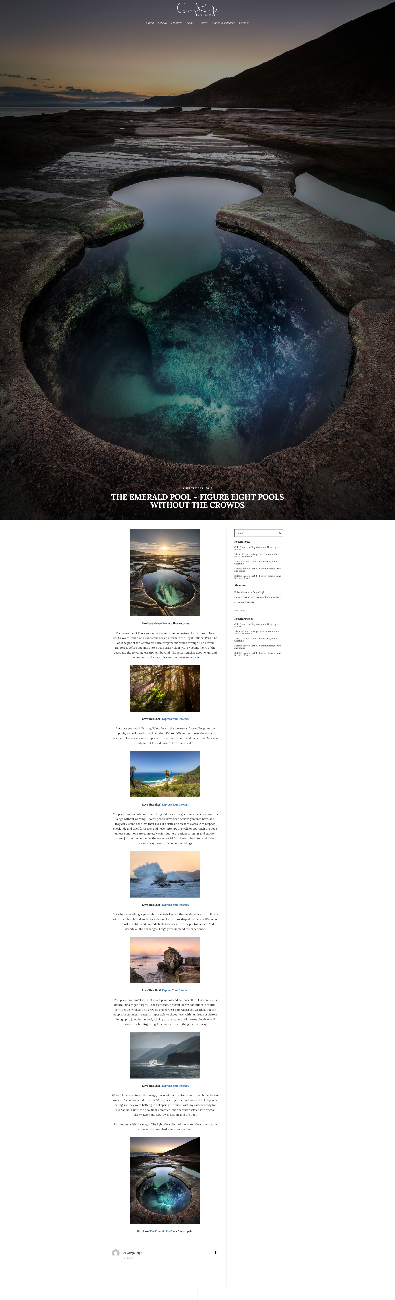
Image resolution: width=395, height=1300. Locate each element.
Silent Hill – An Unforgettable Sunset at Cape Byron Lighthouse (256, 555)
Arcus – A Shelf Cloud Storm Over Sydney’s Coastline (255, 562)
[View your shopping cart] (387, 9)
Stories (129, 1258)
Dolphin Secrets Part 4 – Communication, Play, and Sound (257, 570)
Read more (239, 610)
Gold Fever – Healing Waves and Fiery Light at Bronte (257, 548)
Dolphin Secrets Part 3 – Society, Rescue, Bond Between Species (257, 577)
